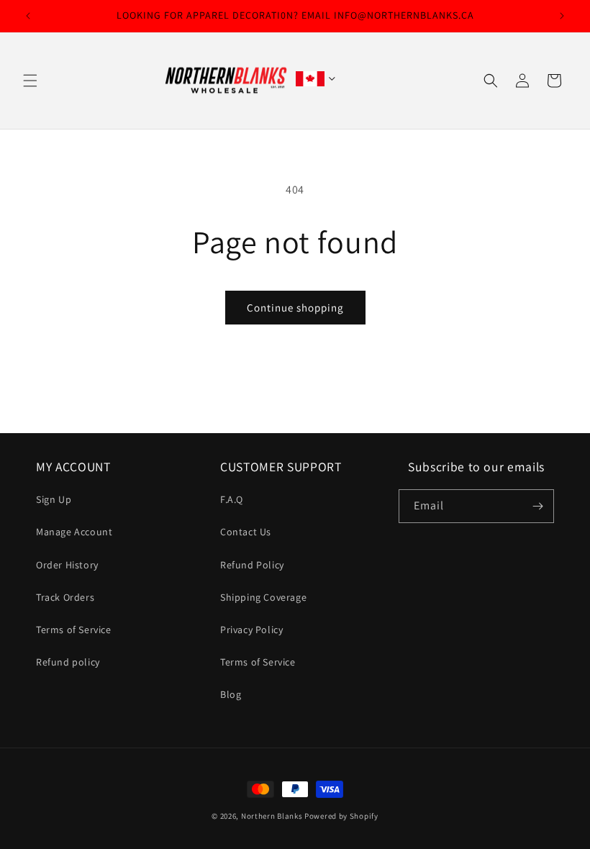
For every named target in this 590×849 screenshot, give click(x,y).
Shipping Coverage (263, 597)
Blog (230, 694)
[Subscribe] (537, 506)
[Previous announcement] (28, 16)
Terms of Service (74, 629)
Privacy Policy (251, 629)
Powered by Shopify (341, 816)
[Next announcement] (562, 16)
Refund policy (68, 661)
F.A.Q (231, 499)
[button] (30, 80)
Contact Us (245, 531)
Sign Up (53, 499)
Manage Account (74, 531)
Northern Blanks (272, 816)
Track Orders (65, 597)
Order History (67, 564)
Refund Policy (252, 564)
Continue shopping (295, 307)
